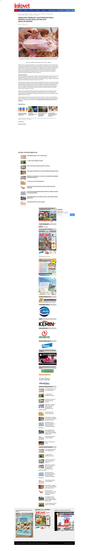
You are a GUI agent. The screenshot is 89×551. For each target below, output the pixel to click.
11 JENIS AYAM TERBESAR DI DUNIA (35, 160)
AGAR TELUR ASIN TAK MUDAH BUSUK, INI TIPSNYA (38, 165)
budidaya (37, 10)
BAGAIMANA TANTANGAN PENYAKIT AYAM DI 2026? (32, 114)
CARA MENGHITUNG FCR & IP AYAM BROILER (37, 155)
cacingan (32, 118)
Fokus (20, 10)
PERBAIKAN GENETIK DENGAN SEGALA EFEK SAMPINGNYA (22, 114)
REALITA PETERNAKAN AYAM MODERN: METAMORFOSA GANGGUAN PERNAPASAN (42, 115)
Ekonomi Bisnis (60, 10)
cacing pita (28, 118)
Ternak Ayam (29, 119)
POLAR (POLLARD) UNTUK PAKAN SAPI (35, 181)
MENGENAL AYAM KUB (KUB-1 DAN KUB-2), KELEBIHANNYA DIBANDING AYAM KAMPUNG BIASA (47, 407)
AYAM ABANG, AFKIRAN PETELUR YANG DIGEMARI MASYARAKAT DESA (42, 171)
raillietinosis (24, 119)
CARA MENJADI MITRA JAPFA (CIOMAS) (36, 201)
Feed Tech (31, 10)
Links (16, 13)
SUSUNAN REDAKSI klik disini (44, 256)
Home (16, 10)
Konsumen (67, 10)
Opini (73, 10)
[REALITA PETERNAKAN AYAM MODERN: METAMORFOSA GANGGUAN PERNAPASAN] (43, 109)
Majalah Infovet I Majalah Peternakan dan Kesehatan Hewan (32, 543)
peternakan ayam (52, 118)
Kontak (67, 543)
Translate (66, 212)
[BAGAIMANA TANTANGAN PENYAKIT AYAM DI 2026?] (33, 109)
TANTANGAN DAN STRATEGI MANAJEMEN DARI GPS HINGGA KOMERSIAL (52, 114)
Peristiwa (26, 10)
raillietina (19, 119)
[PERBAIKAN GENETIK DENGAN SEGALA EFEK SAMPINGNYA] (23, 109)
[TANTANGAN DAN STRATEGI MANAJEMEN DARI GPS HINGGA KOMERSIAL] (53, 109)
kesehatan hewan (51, 10)
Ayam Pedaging (23, 118)
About (65, 543)
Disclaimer (71, 543)
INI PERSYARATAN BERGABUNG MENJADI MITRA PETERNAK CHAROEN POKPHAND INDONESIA (47, 425)
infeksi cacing (39, 118)
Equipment (43, 10)
